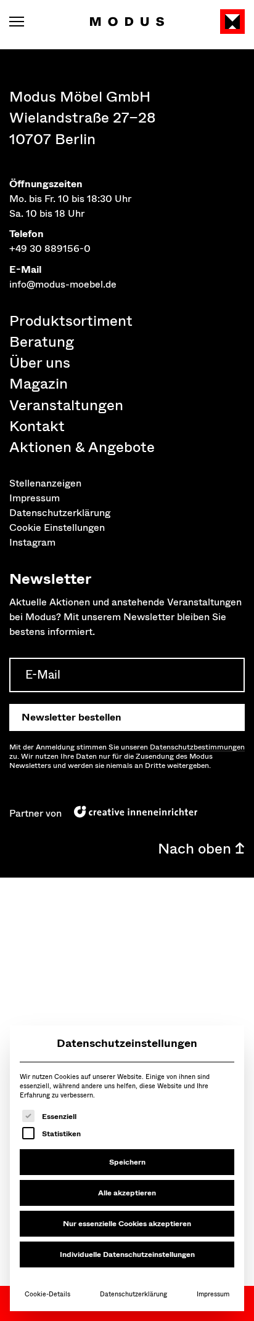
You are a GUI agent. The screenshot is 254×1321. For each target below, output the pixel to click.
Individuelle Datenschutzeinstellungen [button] (127, 1254)
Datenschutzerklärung (133, 1294)
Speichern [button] (127, 1162)
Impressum (213, 1294)
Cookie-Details (47, 1294)
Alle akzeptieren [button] (127, 1192)
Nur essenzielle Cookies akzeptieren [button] (127, 1223)
